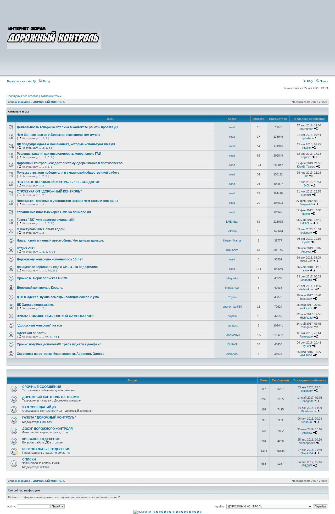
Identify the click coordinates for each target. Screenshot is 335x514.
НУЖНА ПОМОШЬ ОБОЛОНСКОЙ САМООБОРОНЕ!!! (57, 316)
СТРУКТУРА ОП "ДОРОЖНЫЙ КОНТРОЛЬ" (49, 191)
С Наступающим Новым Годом (41, 229)
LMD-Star (232, 221)
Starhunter (306, 128)
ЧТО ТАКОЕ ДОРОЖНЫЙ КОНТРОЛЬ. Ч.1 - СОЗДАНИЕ (58, 182)
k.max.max (232, 287)
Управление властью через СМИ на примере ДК (54, 212)
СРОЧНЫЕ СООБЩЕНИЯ (41, 387)
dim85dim (232, 249)
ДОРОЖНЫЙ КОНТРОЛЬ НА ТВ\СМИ (50, 397)
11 (54, 270)
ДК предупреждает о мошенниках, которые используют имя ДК (66, 144)
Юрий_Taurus (306, 166)
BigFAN (232, 344)
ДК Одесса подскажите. (35, 305)
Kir (306, 176)
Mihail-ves (306, 261)
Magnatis (232, 278)
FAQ (309, 81)
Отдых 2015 (26, 248)
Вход (46, 81)
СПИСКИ (29, 459)
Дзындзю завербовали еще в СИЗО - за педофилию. (57, 267)
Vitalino (306, 147)
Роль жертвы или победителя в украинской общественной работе (68, 172)
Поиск (323, 81)
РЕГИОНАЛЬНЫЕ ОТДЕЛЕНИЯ (46, 449)
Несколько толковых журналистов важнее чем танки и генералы (67, 201)
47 (51, 336)
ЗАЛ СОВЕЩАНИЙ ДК (39, 407)
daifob (306, 213)
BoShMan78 (232, 334)
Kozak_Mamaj (232, 240)
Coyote (232, 297)
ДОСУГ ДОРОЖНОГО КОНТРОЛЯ (47, 429)
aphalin (306, 138)
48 (55, 336)
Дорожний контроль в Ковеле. (40, 288)
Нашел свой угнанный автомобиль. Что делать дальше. (60, 240)
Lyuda (306, 242)
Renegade (306, 327)
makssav (306, 298)
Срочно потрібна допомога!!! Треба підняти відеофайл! (60, 344)
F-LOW (307, 465)
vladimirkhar (306, 289)
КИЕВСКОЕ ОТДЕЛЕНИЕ (41, 439)
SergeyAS (306, 204)
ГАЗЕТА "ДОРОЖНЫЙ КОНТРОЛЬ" (49, 417)
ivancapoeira (307, 443)
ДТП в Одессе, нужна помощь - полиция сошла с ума (58, 297)
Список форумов (19, 101)
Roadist (306, 194)
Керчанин (307, 422)
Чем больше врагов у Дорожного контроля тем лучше (58, 135)
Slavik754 (307, 453)
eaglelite (306, 157)
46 (46, 336)
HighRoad (306, 317)
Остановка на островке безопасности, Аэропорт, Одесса (60, 354)
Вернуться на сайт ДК (21, 81)
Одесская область (31, 333)
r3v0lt (306, 185)
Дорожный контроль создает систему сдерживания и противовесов (69, 163)
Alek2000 (232, 353)
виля (306, 270)
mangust (232, 325)
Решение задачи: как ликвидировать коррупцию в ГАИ (59, 154)
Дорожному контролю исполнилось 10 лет (50, 259)
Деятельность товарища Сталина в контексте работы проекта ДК (67, 127)
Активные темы (51, 96)
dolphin (232, 316)
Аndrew (306, 251)
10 (49, 270)
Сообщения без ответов (22, 96)
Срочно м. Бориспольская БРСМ (42, 278)
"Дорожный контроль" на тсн (39, 325)
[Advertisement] (215, 37)
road (232, 127)
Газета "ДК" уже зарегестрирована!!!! (46, 220)
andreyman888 (232, 306)
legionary (306, 232)
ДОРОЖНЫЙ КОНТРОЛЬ (49, 101)
